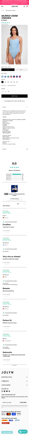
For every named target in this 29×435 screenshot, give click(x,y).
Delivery (4, 149)
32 (11, 82)
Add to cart (14, 96)
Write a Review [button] (15, 198)
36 (17, 82)
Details (4, 107)
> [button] (18, 365)
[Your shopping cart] (27, 8)
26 (2, 82)
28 (5, 82)
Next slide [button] (27, 2)
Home (2, 10)
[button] (7, 232)
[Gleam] (2, 76)
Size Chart (3, 85)
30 (8, 82)
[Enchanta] (14, 76)
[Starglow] (17, 76)
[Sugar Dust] (20, 76)
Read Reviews (4, 24)
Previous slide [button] (2, 2)
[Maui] (5, 76)
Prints (8, 69)
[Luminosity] (11, 76)
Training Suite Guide (11, 85)
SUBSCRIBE (23, 402)
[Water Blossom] (8, 76)
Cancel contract (7, 432)
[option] (14, 2)
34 (14, 82)
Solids (21, 69)
